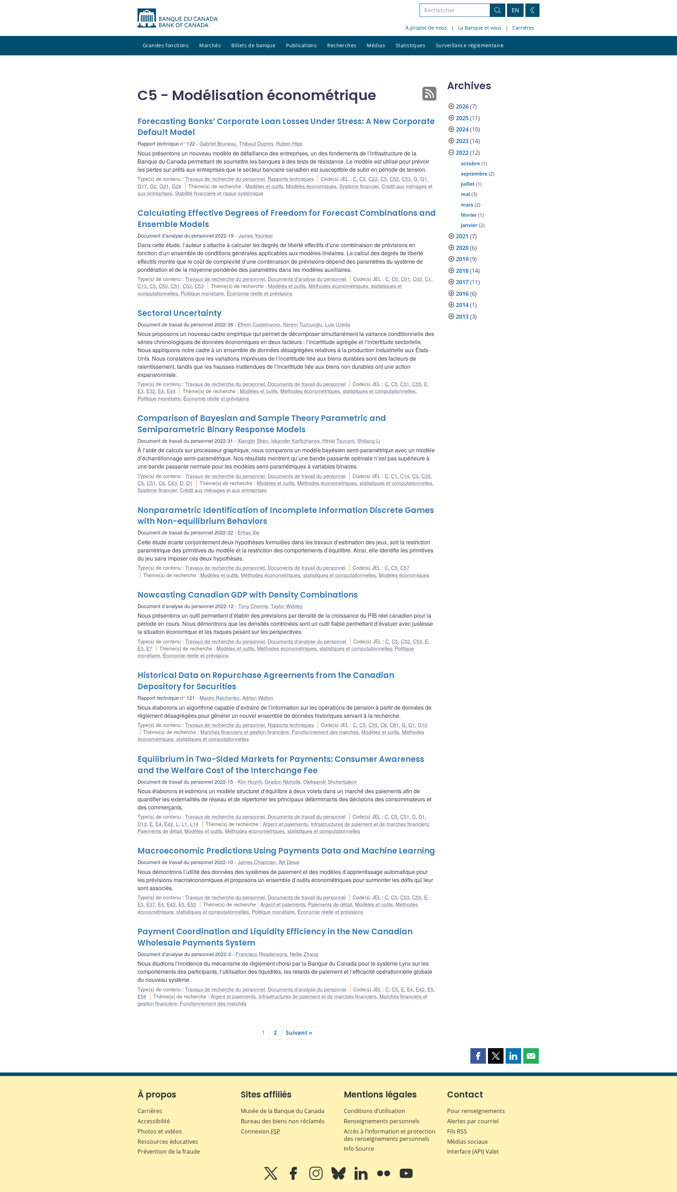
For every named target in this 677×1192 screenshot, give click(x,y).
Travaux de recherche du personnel (225, 178)
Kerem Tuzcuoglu (302, 324)
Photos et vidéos (160, 1131)
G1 (423, 178)
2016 (462, 294)
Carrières (523, 27)
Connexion (260, 1131)
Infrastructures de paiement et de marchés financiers (370, 823)
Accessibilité (154, 1121)
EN (515, 10)
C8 (383, 724)
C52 (394, 178)
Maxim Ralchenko (219, 697)
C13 (142, 285)
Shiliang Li (368, 440)
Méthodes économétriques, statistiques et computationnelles (347, 391)
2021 (462, 236)
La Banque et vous (479, 27)
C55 (416, 383)
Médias (376, 45)
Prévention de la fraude (169, 1151)
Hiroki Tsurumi (338, 440)
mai (465, 194)
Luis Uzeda (337, 324)
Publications (301, 45)
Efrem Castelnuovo (259, 324)
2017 (462, 282)
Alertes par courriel (473, 1121)
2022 (462, 153)
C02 (417, 278)
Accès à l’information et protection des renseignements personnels (389, 1135)
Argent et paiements (285, 823)
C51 (175, 285)
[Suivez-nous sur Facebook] (294, 1178)
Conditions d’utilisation (374, 1111)
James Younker (255, 235)
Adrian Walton (257, 697)
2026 (462, 106)
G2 (153, 186)
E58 (142, 996)
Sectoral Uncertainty (179, 313)
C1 (428, 278)
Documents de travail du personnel (307, 383)
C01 (405, 278)
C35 (426, 475)
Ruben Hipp (289, 143)
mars (467, 204)
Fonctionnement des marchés (325, 731)
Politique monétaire (202, 293)
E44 (171, 391)
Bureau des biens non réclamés (283, 1121)
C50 (163, 285)
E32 (150, 391)
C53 (406, 178)
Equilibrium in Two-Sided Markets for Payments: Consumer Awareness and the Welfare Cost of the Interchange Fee (281, 765)
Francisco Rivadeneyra (261, 954)
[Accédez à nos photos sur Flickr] (384, 1178)
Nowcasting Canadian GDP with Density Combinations (248, 594)
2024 (462, 129)
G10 (422, 724)
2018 (462, 271)
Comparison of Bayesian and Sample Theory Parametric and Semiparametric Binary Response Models (262, 424)
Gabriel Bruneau (218, 143)
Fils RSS (457, 1131)
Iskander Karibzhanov (295, 440)
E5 (181, 904)
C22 (373, 178)
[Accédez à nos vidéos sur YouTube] (406, 1178)
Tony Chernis (253, 606)
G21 (164, 186)
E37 (150, 904)
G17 (142, 186)
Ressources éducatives (168, 1141)
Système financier (359, 186)
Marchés (210, 45)
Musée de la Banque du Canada (282, 1111)
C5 (383, 178)
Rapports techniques (291, 178)
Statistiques (410, 45)
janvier (469, 225)
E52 (191, 904)
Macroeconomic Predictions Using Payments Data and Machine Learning (286, 850)
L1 (184, 823)
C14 (404, 475)
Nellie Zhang (304, 954)
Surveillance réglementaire (470, 45)
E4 (161, 391)
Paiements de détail (160, 831)
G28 (176, 186)
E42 (168, 823)
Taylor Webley (287, 606)
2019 (462, 259)
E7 (149, 648)
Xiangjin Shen (253, 440)
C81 (394, 724)
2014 (462, 305)
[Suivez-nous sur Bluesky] (339, 1178)
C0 (395, 278)
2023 (462, 141)
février (469, 215)
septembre (474, 173)
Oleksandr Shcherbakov (330, 781)
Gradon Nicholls (282, 781)
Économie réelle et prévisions (259, 293)
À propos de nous (426, 27)
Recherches (341, 45)
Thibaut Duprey (256, 143)
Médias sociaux (467, 1141)
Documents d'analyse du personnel (307, 278)
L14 (194, 823)
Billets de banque (253, 45)
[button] (478, 1056)
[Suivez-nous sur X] (271, 1178)
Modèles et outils (264, 186)
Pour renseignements (476, 1111)
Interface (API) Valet (473, 1151)
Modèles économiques (311, 186)
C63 (172, 483)
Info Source (359, 1149)
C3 (415, 475)
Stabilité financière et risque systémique (219, 193)
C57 (404, 567)
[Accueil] (178, 17)
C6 (162, 483)
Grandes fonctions (166, 45)
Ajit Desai (289, 862)
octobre (470, 163)
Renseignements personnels (382, 1121)
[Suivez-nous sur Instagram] (316, 1178)
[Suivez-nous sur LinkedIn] (361, 1178)
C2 (362, 178)
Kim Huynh (250, 781)
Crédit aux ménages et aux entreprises (223, 490)
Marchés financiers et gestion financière (244, 731)
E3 (141, 391)
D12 (142, 823)
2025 (462, 118)
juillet (468, 184)
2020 (462, 248)
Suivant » (299, 1033)
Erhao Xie (249, 532)
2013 (462, 316)
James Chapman (257, 862)
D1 (189, 483)
